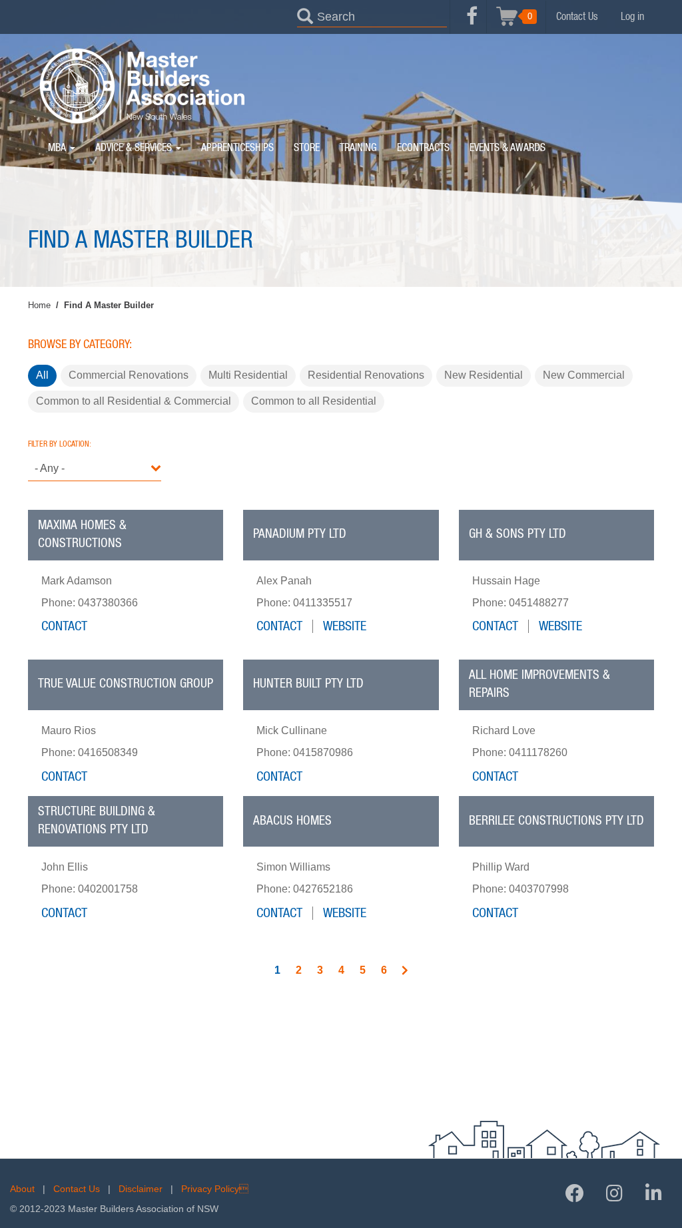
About (22, 1188)
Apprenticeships (237, 147)
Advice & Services (134, 147)
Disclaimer (141, 1188)
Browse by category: (80, 345)
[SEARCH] (305, 15)
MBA (58, 147)
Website (344, 626)
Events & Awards (507, 147)
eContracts (423, 147)
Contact (64, 626)
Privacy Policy (214, 1188)
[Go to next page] (405, 971)
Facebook (472, 23)
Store (307, 147)
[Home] (141, 86)
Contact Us (577, 16)
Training (358, 147)
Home (39, 305)
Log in (632, 16)
